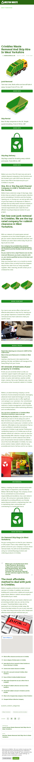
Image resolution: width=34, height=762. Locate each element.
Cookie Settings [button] (7, 758)
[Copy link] (18, 718)
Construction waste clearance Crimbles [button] (14, 668)
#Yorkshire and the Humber (20, 712)
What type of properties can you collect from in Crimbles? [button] (16, 681)
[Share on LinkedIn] (15, 718)
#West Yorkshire (6, 712)
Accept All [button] (16, 758)
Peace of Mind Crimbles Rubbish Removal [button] (15, 677)
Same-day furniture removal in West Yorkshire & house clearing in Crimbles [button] (17, 664)
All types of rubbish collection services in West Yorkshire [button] (16, 686)
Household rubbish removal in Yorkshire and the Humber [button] (17, 691)
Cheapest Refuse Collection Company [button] (14, 699)
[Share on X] (7, 718)
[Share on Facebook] (11, 718)
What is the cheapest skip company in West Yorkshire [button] (18, 696)
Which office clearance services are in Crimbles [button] (16, 656)
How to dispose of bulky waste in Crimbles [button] (15, 660)
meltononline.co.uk (9, 55)
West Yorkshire (6, 7)
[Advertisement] (17, 27)
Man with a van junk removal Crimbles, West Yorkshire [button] (15, 672)
